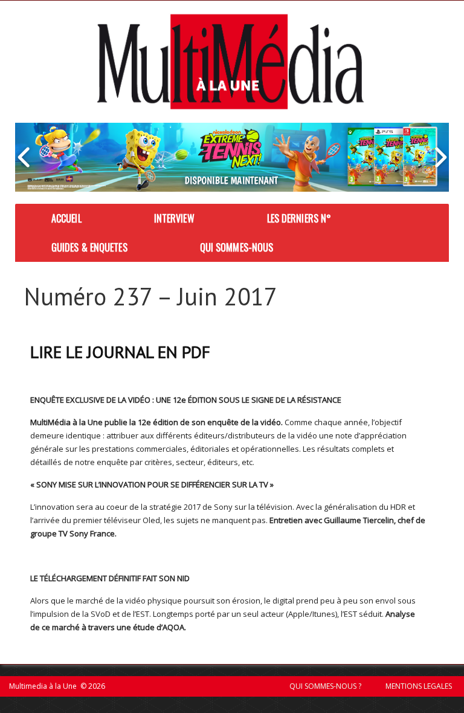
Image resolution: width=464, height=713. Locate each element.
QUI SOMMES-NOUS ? (325, 686)
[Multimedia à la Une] (230, 62)
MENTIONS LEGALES (418, 686)
